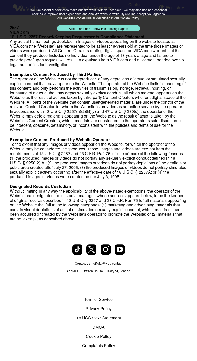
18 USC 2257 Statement (98, 317)
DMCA (98, 327)
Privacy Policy (99, 308)
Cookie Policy (98, 336)
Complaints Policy (98, 345)
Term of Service (98, 299)
